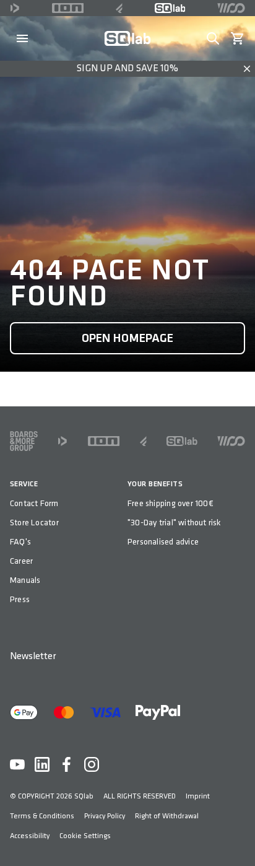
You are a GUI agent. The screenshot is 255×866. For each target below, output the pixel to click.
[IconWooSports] (231, 8)
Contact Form (34, 503)
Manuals (25, 580)
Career (21, 561)
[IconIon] (68, 8)
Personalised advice (163, 541)
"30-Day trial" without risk (174, 522)
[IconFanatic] (119, 8)
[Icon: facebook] (66, 764)
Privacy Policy (104, 816)
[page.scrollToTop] (238, 836)
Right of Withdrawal (167, 816)
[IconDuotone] (15, 8)
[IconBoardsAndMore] (24, 441)
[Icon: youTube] (17, 764)
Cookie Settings (85, 836)
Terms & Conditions (42, 816)
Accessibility (30, 836)
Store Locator (34, 522)
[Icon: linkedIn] (42, 764)
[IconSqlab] (170, 8)
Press (20, 599)
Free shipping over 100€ (170, 503)
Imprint (198, 796)
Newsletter (33, 656)
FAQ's (20, 541)
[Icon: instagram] (91, 764)
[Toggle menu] (22, 38)
